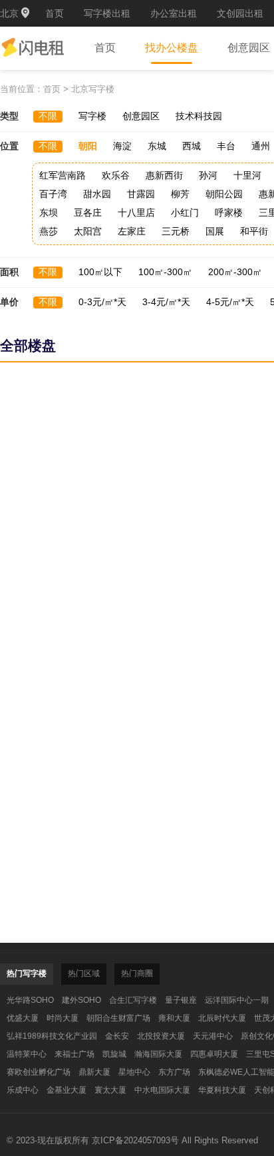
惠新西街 (164, 175)
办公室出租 (173, 13)
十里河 (247, 175)
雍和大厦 (174, 1018)
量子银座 (181, 1000)
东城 (157, 146)
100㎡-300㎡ (165, 272)
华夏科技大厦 (222, 1090)
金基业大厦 (66, 1090)
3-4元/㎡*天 (166, 301)
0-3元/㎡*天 (102, 301)
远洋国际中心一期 (237, 1000)
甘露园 (141, 194)
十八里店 (136, 212)
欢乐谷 (116, 175)
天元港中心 (213, 1036)
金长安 (117, 1036)
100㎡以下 (100, 272)
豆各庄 (88, 212)
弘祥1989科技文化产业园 (52, 1036)
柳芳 (180, 194)
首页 (54, 13)
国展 (215, 231)
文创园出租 (240, 13)
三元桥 (176, 231)
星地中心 (134, 1072)
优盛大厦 (23, 1018)
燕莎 (48, 231)
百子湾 (53, 194)
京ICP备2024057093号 (135, 1140)
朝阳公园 (224, 194)
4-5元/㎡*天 (230, 301)
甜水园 (97, 194)
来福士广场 (74, 1054)
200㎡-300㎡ (235, 272)
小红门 (185, 212)
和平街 (254, 231)
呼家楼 (229, 212)
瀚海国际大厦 (158, 1054)
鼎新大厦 (94, 1072)
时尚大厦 (62, 1018)
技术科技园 (199, 116)
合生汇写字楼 (133, 1000)
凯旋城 (114, 1054)
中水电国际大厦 (162, 1090)
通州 (260, 146)
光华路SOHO (30, 1000)
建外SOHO (81, 1000)
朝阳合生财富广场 (118, 1018)
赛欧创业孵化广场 (38, 1072)
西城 (191, 146)
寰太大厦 (110, 1090)
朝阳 (87, 146)
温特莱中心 (27, 1054)
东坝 (48, 212)
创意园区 (141, 116)
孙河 (208, 175)
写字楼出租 (107, 13)
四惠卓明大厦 (214, 1054)
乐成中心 (23, 1090)
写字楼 (92, 116)
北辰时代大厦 (222, 1018)
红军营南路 (62, 175)
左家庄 (132, 231)
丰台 (226, 146)
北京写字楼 (92, 89)
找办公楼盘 (171, 47)
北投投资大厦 (161, 1036)
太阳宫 (88, 231)
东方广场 (174, 1072)
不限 (48, 116)
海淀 (122, 146)
